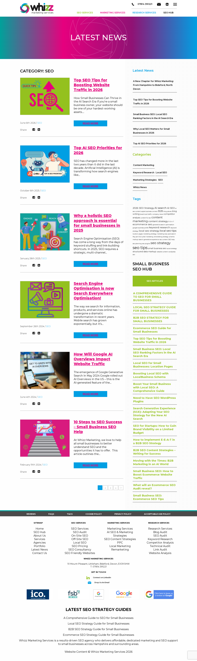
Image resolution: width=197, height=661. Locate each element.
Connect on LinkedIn (102, 578)
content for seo (146, 218)
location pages (138, 234)
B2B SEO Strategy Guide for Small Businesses (98, 629)
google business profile (140, 228)
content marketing (148, 219)
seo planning (137, 243)
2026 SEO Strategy (143, 208)
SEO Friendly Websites (80, 553)
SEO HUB (168, 12)
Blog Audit (160, 532)
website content (162, 252)
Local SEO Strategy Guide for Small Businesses (98, 623)
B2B (160, 211)
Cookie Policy (94, 514)
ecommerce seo (142, 224)
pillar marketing (147, 237)
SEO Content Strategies (120, 539)
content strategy (158, 221)
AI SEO (171, 208)
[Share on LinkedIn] (38, 129)
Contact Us (39, 553)
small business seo (157, 248)
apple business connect (149, 211)
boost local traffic (146, 214)
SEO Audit (80, 532)
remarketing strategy (161, 237)
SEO (39, 123)
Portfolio (39, 546)
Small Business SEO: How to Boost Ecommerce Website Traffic (153, 474)
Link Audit (160, 549)
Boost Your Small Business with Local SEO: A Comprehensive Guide (152, 387)
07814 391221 (144, 4)
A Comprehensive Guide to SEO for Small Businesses (98, 618)
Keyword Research (143, 172)
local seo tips (168, 230)
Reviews (31, 514)
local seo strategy (149, 230)
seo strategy (161, 243)
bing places (167, 211)
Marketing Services (112, 12)
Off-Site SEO (79, 539)
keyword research (159, 227)
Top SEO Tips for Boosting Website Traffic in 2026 (92, 85)
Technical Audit (160, 546)
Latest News (39, 549)
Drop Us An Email (101, 583)
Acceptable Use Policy (157, 514)
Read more (90, 123)
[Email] (159, 4)
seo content (164, 239)
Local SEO (161, 172)
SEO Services (85, 12)
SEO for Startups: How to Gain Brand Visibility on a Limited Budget (154, 429)
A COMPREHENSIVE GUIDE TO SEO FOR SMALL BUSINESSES (152, 297)
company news (157, 214)
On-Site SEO (79, 535)
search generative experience (149, 239)
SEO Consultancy (79, 549)
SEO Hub (40, 532)
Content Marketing (143, 165)
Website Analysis (160, 553)
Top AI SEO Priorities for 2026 (149, 143)
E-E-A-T (171, 221)
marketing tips (162, 234)
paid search (172, 234)
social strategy (172, 248)
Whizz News (140, 187)
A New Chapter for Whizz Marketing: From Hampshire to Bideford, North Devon (153, 85)
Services (39, 539)
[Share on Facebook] (33, 129)
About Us (40, 535)
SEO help (171, 239)
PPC (120, 542)
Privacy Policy (122, 514)
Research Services (144, 12)
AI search (161, 207)
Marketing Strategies (145, 180)
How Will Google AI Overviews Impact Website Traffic (93, 359)
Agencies (40, 542)
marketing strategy (150, 234)
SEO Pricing (80, 546)
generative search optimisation (163, 225)
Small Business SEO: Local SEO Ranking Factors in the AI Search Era (154, 352)
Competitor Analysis (160, 542)
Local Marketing (120, 546)
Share (23, 130)
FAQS (51, 514)
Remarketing (120, 549)
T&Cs (70, 514)
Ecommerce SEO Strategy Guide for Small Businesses (98, 634)
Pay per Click (137, 237)
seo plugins (146, 243)
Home (40, 528)
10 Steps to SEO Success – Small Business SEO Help (98, 427)
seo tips (140, 247)
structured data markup (144, 251)
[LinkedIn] (167, 4)
